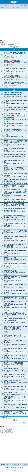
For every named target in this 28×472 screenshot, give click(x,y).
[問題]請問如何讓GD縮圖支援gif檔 (14, 199)
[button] (17, 47)
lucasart (13, 267)
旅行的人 (13, 247)
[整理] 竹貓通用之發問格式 (12, 76)
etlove (12, 364)
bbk (12, 359)
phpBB (10, 467)
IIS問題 (6, 135)
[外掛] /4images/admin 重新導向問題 (15, 231)
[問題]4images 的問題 (11, 392)
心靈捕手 (13, 62)
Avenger (13, 301)
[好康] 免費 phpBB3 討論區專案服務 (15, 52)
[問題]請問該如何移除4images (13, 271)
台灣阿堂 (13, 293)
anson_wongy (15, 307)
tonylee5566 (14, 53)
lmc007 (13, 131)
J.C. (12, 201)
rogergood (14, 136)
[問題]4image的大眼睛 (11, 368)
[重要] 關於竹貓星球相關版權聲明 (14, 82)
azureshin (13, 163)
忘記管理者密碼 (9, 118)
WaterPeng (14, 272)
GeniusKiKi (14, 329)
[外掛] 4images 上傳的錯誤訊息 (13, 168)
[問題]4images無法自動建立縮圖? (14, 374)
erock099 (13, 314)
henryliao (13, 219)
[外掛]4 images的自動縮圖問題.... (14, 363)
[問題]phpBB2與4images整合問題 (14, 154)
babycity (13, 177)
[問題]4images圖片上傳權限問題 (14, 204)
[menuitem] (4, 5)
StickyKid (13, 382)
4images (3, 40)
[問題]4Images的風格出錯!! (12, 381)
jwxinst (13, 103)
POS (12, 370)
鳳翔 (12, 232)
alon (12, 351)
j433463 (13, 389)
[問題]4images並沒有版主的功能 (14, 313)
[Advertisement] (14, 25)
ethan (12, 156)
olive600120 (14, 226)
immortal (13, 195)
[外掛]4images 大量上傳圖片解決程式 (15, 107)
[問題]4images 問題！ (11, 258)
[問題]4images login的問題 (12, 335)
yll (11, 400)
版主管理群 (5, 42)
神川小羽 (13, 211)
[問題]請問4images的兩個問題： (14, 412)
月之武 (12, 280)
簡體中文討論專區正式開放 (12, 61)
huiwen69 (13, 205)
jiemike (13, 259)
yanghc (13, 408)
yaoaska (13, 336)
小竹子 (12, 71)
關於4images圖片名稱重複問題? (14, 123)
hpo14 (12, 240)
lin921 (12, 287)
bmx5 (12, 394)
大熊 (12, 376)
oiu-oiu (13, 151)
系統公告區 (14, 57)
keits (12, 144)
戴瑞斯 (12, 109)
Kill (12, 169)
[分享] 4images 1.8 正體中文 (13, 113)
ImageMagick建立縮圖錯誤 (12, 129)
